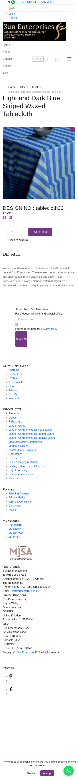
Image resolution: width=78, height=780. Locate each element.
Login (12, 13)
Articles (13, 390)
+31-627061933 (25, 1)
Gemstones (15, 453)
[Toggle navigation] (69, 58)
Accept (47, 773)
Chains (13, 458)
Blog (5, 72)
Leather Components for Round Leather (32, 433)
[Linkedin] (11, 680)
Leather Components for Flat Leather (30, 429)
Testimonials (16, 382)
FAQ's (12, 509)
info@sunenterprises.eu (25, 590)
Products (14, 413)
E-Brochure (15, 421)
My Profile (14, 537)
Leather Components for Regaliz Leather (32, 437)
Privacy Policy (17, 497)
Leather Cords (17, 425)
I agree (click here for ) (36, 328)
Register (14, 17)
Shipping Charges (19, 493)
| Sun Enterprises (25, 652)
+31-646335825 (45, 1)
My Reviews (16, 532)
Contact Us (15, 374)
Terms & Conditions (20, 501)
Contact (7, 58)
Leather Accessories (21, 474)
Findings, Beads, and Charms (26, 466)
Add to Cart (40, 232)
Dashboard (15, 524)
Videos (13, 417)
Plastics (13, 478)
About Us (14, 369)
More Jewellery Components (26, 441)
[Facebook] (11, 689)
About (6, 51)
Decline (31, 773)
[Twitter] (11, 684)
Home (6, 44)
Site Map (14, 394)
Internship (14, 398)
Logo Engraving (18, 470)
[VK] (11, 693)
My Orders (15, 528)
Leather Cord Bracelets (22, 449)
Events (7, 65)
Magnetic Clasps (18, 445)
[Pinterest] (11, 676)
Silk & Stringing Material (23, 462)
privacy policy (49, 328)
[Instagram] (11, 671)
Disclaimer (15, 505)
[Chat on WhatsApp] (68, 771)
